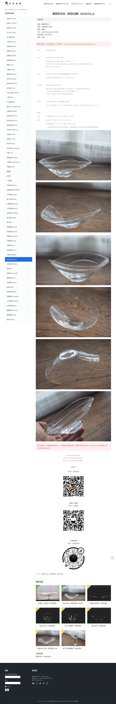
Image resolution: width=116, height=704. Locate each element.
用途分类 (88, 4)
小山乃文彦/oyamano (13, 92)
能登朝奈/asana (11, 315)
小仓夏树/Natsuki (12, 194)
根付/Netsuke (48, 4)
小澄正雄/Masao (11, 305)
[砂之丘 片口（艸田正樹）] (48, 618)
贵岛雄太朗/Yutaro (12, 125)
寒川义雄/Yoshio (11, 199)
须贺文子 (9, 268)
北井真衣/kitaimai (12, 116)
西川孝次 (9, 222)
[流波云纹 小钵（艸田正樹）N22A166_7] (48, 640)
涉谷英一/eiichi (11, 139)
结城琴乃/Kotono (11, 74)
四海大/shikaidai (11, 28)
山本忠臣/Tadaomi (12, 264)
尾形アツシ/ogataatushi (14, 106)
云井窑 (9, 176)
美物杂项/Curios (99, 4)
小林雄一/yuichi (11, 41)
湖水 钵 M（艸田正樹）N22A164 (52, 574)
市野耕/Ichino (11, 166)
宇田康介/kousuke (12, 236)
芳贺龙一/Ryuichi (12, 23)
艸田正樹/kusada (12, 259)
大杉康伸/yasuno (12, 250)
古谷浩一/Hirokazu (12, 129)
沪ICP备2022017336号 (62, 701)
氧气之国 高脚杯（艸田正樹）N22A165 (74, 648)
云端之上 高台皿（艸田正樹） (47, 603)
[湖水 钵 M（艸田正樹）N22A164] (73, 595)
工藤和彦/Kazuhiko (12, 204)
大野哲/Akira (10, 245)
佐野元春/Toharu (11, 60)
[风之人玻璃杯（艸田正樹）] (73, 618)
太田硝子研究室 (11, 254)
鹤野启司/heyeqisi (12, 157)
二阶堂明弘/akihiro (12, 208)
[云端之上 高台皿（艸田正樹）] (48, 595)
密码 (6, 680)
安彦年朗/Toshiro (12, 291)
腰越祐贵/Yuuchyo (12, 310)
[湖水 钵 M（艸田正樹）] (99, 618)
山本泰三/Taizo (11, 134)
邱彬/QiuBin (10, 287)
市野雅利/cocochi (12, 227)
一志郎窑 (9, 180)
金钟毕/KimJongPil (12, 273)
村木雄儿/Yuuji (11, 88)
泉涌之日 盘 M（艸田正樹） (99, 603)
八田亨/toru (10, 97)
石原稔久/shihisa (11, 55)
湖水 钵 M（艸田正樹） (99, 626)
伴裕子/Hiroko (11, 143)
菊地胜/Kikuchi (11, 278)
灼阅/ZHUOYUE (11, 18)
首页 (6, 9)
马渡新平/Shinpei (12, 111)
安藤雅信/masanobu (12, 296)
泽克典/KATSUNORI (12, 213)
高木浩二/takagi (11, 79)
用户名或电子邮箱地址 (11, 674)
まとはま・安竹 (11, 32)
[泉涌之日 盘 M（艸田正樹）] (99, 595)
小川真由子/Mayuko (12, 301)
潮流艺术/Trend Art (62, 4)
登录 (49, 656)
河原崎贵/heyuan (12, 282)
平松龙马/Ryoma (11, 185)
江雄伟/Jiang (10, 69)
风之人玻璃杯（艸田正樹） (73, 626)
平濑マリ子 (10, 153)
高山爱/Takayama (12, 120)
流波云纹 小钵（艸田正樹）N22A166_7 (48, 648)
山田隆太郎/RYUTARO (13, 190)
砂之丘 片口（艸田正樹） (48, 626)
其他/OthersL (10, 319)
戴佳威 (9, 171)
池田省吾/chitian (11, 46)
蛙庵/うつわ (10, 65)
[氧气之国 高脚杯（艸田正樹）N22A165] (73, 640)
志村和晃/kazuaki (12, 231)
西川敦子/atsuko (11, 217)
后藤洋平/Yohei (11, 51)
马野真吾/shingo (11, 241)
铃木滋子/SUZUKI (12, 83)
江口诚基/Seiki (11, 102)
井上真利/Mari (11, 37)
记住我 (8, 686)
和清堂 (76, 701)
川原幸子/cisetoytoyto (13, 162)
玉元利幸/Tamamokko (13, 148)
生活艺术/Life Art (77, 4)
